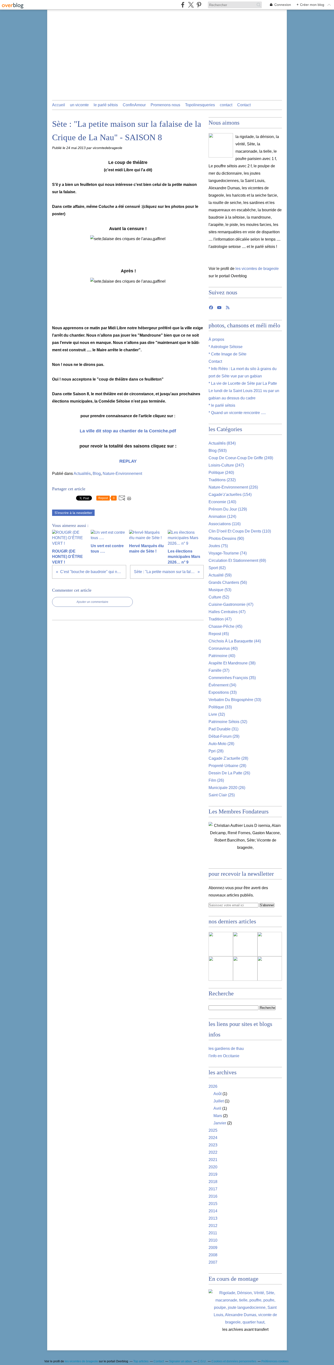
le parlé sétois (106, 105)
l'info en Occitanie (224, 1056)
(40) (223, 648)
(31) (223, 729)
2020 (213, 1167)
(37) (219, 670)
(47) (231, 604)
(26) (229, 773)
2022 (213, 1152)
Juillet (218, 1101)
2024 (213, 1138)
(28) (221, 744)
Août (217, 1094)
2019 (213, 1174)
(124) (222, 516)
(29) (224, 736)
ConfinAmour (134, 105)
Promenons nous (165, 105)
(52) (219, 597)
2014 (213, 1211)
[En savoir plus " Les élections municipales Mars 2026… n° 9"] (269, 968)
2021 (213, 1160)
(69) (237, 560)
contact (226, 105)
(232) (222, 480)
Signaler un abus (180, 1361)
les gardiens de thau (226, 1048)
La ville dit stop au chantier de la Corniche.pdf (128, 430)
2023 (213, 1145)
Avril (217, 1108)
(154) (230, 494)
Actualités (82, 473)
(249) (241, 458)
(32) (217, 714)
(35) (232, 678)
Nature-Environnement (122, 473)
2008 (213, 1255)
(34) (222, 685)
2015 (213, 1204)
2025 (213, 1130)
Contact (244, 105)
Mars (217, 1116)
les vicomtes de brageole (257, 269)
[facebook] (183, 5)
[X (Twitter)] (191, 5)
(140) (222, 502)
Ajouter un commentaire (92, 602)
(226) (233, 487)
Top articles (140, 1361)
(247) (226, 465)
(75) (218, 546)
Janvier (219, 1123)
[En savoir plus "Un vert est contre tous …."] (269, 944)
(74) (228, 553)
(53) (220, 590)
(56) (228, 582)
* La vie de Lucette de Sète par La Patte (243, 383)
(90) (226, 538)
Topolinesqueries (200, 105)
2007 (213, 1262)
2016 (213, 1196)
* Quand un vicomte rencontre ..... (237, 413)
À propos (216, 339)
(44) (235, 641)
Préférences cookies (275, 1361)
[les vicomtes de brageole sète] (221, 145)
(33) (223, 692)
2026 (213, 1086)
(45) (225, 626)
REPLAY (128, 461)
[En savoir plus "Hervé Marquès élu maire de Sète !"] (221, 968)
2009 (213, 1248)
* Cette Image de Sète (227, 354)
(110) (240, 531)
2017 (213, 1189)
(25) (222, 795)
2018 (213, 1182)
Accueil (58, 105)
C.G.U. (202, 1361)
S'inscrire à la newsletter (73, 513)
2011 (213, 1233)
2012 (213, 1226)
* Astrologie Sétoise (226, 347)
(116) (225, 524)
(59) (220, 575)
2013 (213, 1218)
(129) (228, 509)
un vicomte (79, 105)
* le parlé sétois (222, 405)
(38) (232, 663)
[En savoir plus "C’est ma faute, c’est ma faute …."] (221, 944)
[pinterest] (199, 5)
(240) (221, 472)
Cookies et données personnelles (234, 1361)
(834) (222, 443)
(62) (217, 568)
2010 (213, 1240)
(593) (218, 450)
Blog (97, 473)
